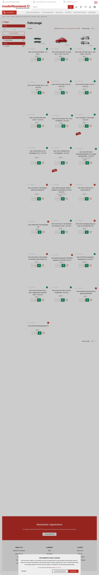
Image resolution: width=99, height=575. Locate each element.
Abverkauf (92, 12)
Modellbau (59, 12)
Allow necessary (60, 571)
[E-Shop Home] (15, 7)
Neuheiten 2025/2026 (79, 12)
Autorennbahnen (47, 12)
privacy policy (58, 567)
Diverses (68, 12)
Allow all (73, 571)
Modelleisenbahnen (33, 12)
